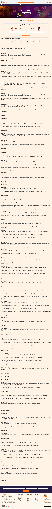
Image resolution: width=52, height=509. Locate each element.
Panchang (16, 4)
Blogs (36, 4)
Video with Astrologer (20, 497)
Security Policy (36, 501)
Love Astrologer (20, 502)
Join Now (45, 496)
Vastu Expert (19, 500)
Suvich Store (40, 4)
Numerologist (19, 501)
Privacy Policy (36, 500)
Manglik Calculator (29, 499)
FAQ (46, 4)
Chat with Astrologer (20, 496)
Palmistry (28, 501)
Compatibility (32, 4)
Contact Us (35, 496)
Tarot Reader (19, 498)
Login (50, 2)
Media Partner (36, 499)
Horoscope (12, 4)
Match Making (28, 502)
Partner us (35, 497)
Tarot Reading (28, 497)
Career (29, 4)
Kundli (8, 4)
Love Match (20, 4)
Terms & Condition (36, 502)
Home (2, 4)
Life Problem (24, 4)
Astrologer (5, 4)
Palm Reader (19, 499)
